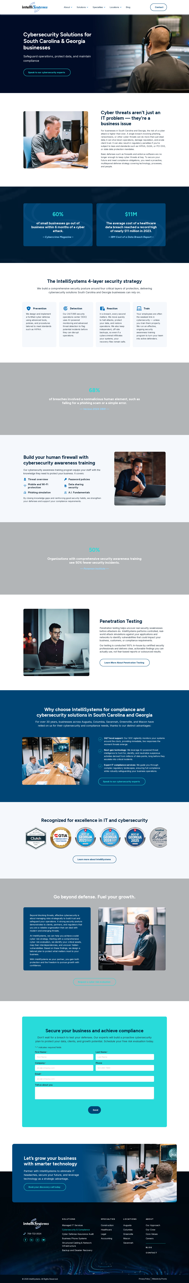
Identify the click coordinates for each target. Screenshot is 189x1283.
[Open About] (71, 7)
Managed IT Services (72, 1225)
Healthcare (106, 1229)
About (150, 1219)
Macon (126, 1238)
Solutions (68, 1219)
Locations (130, 1219)
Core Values (152, 1234)
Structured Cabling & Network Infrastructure (77, 1244)
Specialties (108, 1219)
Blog (149, 1247)
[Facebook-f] (25, 1240)
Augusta (127, 1225)
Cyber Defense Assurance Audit (78, 1234)
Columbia (127, 1229)
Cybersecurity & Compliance (76, 1229)
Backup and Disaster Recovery (77, 1250)
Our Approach (153, 1225)
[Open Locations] (121, 7)
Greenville (128, 1234)
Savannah (128, 1243)
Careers (150, 1238)
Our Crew (150, 1229)
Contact (151, 1253)
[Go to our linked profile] (31, 1240)
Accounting (106, 1238)
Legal (103, 1234)
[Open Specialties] (104, 7)
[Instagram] (37, 1240)
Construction (107, 1225)
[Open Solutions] (87, 7)
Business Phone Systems (74, 1238)
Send (95, 1110)
